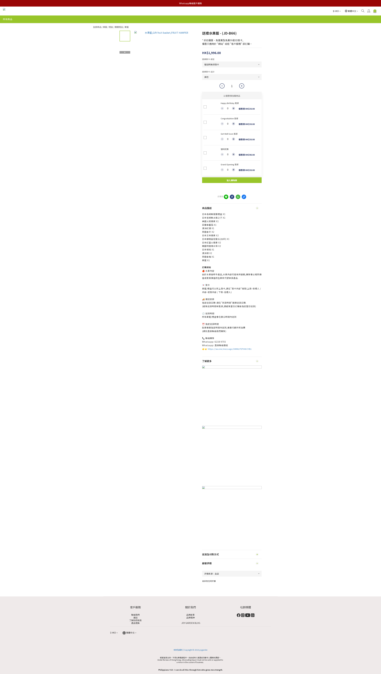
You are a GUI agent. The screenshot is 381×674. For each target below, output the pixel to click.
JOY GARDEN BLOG (190, 622)
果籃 (127, 26)
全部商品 (97, 26)
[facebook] (232, 197)
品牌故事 (190, 614)
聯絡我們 (135, 614)
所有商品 (7, 19)
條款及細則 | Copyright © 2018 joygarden (190, 650)
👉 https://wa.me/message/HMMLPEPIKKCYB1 (228, 348)
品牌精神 (190, 617)
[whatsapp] (238, 197)
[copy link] (244, 197)
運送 (135, 617)
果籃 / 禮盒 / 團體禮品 (113, 26)
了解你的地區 (135, 620)
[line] (226, 197)
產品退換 (135, 622)
